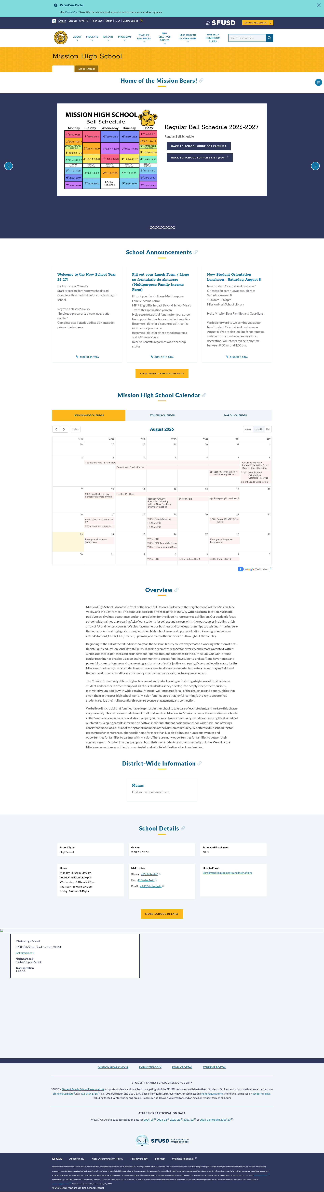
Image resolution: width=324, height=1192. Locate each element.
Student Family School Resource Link (83, 1089)
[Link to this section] (201, 81)
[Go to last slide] (8, 166)
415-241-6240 (149, 874)
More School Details (162, 913)
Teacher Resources (144, 37)
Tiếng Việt (96, 20)
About (77, 36)
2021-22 (188, 1119)
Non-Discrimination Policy (107, 1158)
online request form (211, 1093)
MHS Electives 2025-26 (165, 37)
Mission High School (113, 1067)
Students (92, 36)
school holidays (262, 1093)
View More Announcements (162, 373)
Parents (108, 36)
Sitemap (160, 1158)
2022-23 (175, 1119)
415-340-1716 (89, 1093)
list (268, 429)
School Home (63, 68)
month (259, 429)
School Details (86, 68)
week (248, 429)
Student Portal (214, 1067)
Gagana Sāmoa (130, 20)
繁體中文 (84, 20)
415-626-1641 (146, 880)
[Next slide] (315, 166)
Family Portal (182, 1067)
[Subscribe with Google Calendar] (255, 569)
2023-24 (162, 1119)
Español (73, 20)
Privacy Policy (139, 1158)
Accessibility (76, 1158)
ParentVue (71, 12)
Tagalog (108, 20)
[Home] (220, 23)
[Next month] (64, 429)
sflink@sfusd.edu (63, 1093)
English (62, 20)
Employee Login (256, 22)
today (75, 429)
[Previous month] (56, 429)
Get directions (24, 952)
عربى (117, 20)
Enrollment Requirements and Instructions (227, 872)
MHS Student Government (188, 37)
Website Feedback (183, 1158)
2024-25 (149, 1119)
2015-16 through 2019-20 (215, 1119)
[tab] (151, 227)
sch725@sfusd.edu (150, 886)
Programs (124, 36)
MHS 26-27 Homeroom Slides (213, 38)
